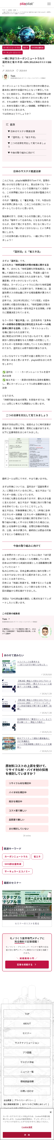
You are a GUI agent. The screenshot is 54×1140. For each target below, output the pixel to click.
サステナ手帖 (27, 1062)
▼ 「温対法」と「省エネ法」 (22, 137)
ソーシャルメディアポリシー (16, 1108)
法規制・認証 (12, 10)
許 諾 (27, 1135)
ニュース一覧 (27, 1071)
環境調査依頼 (27, 1081)
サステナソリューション (27, 1042)
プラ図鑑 (27, 1052)
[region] (27, 1124)
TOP (3, 10)
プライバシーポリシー (24, 1100)
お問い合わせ (27, 1091)
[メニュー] (49, 4)
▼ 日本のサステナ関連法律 (21, 131)
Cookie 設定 (27, 1127)
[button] (27, 783)
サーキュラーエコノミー (12, 52)
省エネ (25, 47)
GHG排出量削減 (37, 47)
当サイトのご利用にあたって (34, 1104)
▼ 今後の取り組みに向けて (21, 152)
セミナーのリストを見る (27, 923)
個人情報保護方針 (11, 1104)
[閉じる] (51, 1112)
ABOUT (27, 1023)
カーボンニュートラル (11, 47)
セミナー (27, 1033)
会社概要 (7, 1100)
